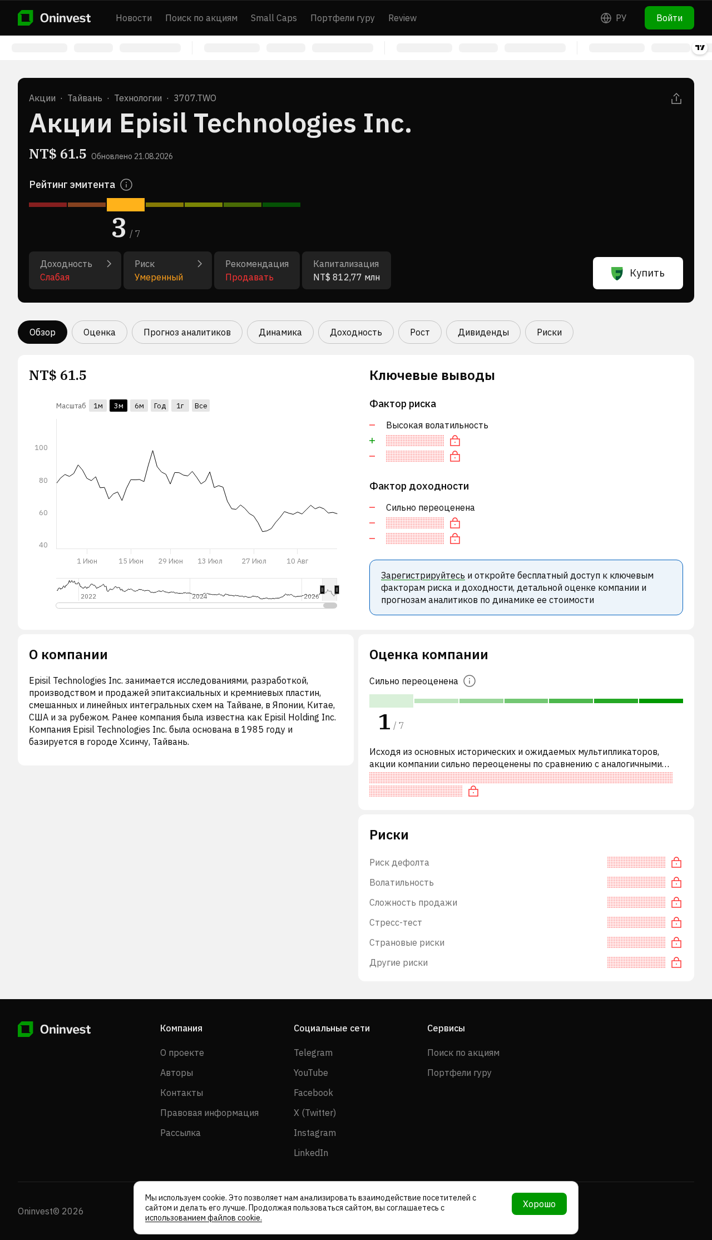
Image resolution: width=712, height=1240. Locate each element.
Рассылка (180, 1132)
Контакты (181, 1092)
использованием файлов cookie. (203, 1218)
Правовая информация (209, 1112)
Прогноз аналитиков (187, 332)
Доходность (356, 332)
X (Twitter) (315, 1112)
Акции (42, 97)
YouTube (311, 1072)
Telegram (313, 1052)
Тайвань (84, 97)
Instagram (315, 1132)
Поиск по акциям (201, 17)
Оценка (99, 332)
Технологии (138, 97)
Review (402, 17)
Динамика (280, 332)
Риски (549, 332)
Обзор (42, 332)
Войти (669, 17)
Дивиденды (483, 332)
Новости (134, 17)
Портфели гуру (342, 17)
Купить (647, 272)
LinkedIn (311, 1152)
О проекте (182, 1052)
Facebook (313, 1092)
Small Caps (274, 17)
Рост (420, 332)
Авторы (176, 1072)
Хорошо (539, 1203)
